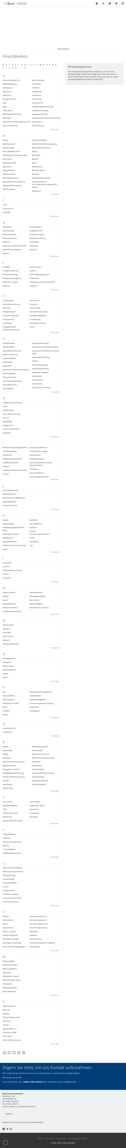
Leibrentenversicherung (13, 570)
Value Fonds (8, 920)
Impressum (50, 1138)
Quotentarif (7, 732)
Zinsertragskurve (10, 1029)
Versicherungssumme (38, 924)
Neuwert (6, 640)
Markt (5, 600)
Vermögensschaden (11, 939)
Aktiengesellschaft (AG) (12, 114)
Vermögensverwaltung (12, 943)
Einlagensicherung (10, 270)
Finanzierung (8, 319)
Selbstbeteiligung (10, 805)
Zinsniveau (7, 1036)
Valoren (6, 916)
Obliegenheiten (9, 658)
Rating (5, 754)
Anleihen (35, 88)
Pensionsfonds (9, 696)
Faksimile (6, 308)
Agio (4, 103)
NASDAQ (6, 629)
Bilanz (34, 151)
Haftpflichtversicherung (12, 402)
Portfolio (6, 711)
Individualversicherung (12, 459)
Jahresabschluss (9, 494)
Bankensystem (9, 148)
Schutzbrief (7, 802)
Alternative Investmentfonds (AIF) (16, 122)
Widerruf (85, 1138)
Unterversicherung (10, 901)
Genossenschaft (9, 377)
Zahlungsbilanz (9, 1006)
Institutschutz (35, 455)
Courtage (6, 212)
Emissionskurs (35, 267)
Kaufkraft (33, 520)
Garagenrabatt (9, 343)
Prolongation (35, 711)
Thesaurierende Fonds (12, 842)
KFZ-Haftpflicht (36, 524)
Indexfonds (7, 455)
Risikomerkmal (38, 769)
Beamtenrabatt (9, 174)
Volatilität (33, 931)
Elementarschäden (10, 282)
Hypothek (6, 433)
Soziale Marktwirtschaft (12, 820)
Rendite (6, 780)
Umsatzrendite (9, 890)
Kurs (31, 545)
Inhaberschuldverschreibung (15, 470)
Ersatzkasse (34, 278)
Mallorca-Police (9, 592)
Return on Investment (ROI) (43, 758)
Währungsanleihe (10, 965)
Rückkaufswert (38, 777)
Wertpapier (7, 984)
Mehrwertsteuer (9, 604)
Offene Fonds (8, 666)
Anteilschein (37, 91)
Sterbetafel (34, 809)
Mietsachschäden (10, 607)
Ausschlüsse (37, 122)
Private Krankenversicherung (41, 703)
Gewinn (35, 361)
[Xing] (7, 1129)
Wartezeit (7, 972)
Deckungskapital (9, 234)
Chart (5, 205)
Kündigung (34, 541)
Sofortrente (7, 817)
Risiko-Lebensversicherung (43, 773)
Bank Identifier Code (11, 151)
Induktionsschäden (10, 462)
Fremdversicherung (38, 323)
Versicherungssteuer (38, 920)
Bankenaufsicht (9, 144)
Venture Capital (9, 931)
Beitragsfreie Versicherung (14, 182)
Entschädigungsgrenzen (39, 274)
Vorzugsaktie (35, 946)
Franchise (34, 304)
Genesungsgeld (9, 373)
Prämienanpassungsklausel (41, 692)
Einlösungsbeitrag (10, 274)
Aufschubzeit (37, 103)
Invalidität (34, 469)
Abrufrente (7, 91)
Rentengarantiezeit (40, 746)
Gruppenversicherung (41, 387)
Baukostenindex (9, 163)
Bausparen (7, 166)
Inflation (6, 466)
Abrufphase (7, 88)
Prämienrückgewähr (38, 699)
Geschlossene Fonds (40, 343)
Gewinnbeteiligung (40, 365)
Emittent (33, 270)
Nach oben (55, 129)
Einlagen (6, 267)
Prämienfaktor (35, 696)
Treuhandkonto (9, 849)
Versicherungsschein (38, 916)
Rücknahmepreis (39, 784)
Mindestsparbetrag (37, 596)
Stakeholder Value (37, 805)
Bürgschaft (36, 191)
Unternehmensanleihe (12, 898)
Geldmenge (7, 362)
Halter (5, 406)
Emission (6, 286)
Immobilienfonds (10, 451)
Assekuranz (37, 95)
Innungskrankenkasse (38, 447)
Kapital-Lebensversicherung (14, 545)
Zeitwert (6, 1013)
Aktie (5, 106)
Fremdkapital (35, 319)
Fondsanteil (34, 300)
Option (5, 673)
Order (5, 677)
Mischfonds (34, 600)
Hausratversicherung (11, 414)
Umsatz (6, 886)
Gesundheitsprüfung (40, 357)
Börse (34, 163)
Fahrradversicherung (11, 304)
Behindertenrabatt (10, 178)
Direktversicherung (37, 238)
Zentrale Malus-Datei (11, 1017)
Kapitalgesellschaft (10, 534)
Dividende (34, 246)
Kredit (32, 538)
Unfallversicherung (10, 894)
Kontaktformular (69, 1082)
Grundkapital (37, 380)
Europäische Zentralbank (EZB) (42, 282)
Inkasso (6, 474)
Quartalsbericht (9, 728)
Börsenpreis (37, 166)
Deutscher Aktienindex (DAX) (14, 246)
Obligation (7, 662)
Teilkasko (6, 838)
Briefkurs (36, 174)
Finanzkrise (7, 323)
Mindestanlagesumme (12, 611)
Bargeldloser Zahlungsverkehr (15, 155)
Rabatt (5, 746)
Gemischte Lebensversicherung (16, 369)
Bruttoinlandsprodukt (41, 178)
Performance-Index (10, 703)
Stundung (34, 817)
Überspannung (9, 875)
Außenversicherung (40, 110)
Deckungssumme (10, 238)
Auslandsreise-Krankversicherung (46, 118)
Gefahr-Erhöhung (10, 354)
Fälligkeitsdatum (9, 312)
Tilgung (6, 845)
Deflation (6, 242)
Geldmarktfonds (9, 358)
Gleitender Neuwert (40, 372)
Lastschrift (7, 563)
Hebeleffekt (7, 421)
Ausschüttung (38, 125)
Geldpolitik (7, 366)
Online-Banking (9, 670)
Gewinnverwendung (40, 368)
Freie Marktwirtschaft (38, 312)
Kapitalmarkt (8, 538)
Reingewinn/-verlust (11, 769)
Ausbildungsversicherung (42, 106)
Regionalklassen (9, 765)
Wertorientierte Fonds (12, 980)
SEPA (5, 809)
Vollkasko (33, 935)
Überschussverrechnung (13, 871)
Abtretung (7, 95)
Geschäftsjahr (8, 388)
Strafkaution (35, 813)
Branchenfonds (38, 170)
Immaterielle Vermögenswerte (15, 447)
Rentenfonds (8, 788)
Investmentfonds (36, 473)
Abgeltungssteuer (10, 84)
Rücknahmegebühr (40, 780)
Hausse (6, 418)
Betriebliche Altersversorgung (44, 144)
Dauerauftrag (8, 230)
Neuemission (8, 636)
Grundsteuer (37, 384)
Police (5, 707)
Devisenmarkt (35, 227)
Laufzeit (6, 566)
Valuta (5, 924)
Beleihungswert (9, 189)
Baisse (5, 140)
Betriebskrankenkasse (41, 148)
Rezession (36, 762)
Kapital (5, 520)
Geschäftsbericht (10, 385)
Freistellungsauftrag (38, 315)
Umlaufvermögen (10, 883)
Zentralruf (7, 1021)
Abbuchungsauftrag (11, 80)
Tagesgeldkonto (9, 834)
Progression (34, 707)
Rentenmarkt (37, 750)
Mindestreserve (36, 592)
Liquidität (7, 578)
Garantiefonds (9, 347)
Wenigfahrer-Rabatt (11, 976)
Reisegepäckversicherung (13, 773)
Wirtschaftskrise (9, 991)
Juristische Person (10, 505)
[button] (4, 1052)
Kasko (5, 549)
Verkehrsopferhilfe (10, 935)
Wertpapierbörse (10, 987)
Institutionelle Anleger (39, 451)
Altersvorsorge (38, 80)
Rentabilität (7, 784)
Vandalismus (8, 927)
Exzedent (33, 286)
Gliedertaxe (37, 376)
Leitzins (6, 574)
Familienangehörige (11, 315)
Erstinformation (74, 1138)
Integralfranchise (37, 459)
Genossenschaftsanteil (12, 381)
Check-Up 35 (8, 208)
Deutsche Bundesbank (12, 249)
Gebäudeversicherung (12, 351)
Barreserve (7, 159)
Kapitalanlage (8, 524)
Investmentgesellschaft (39, 477)
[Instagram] (11, 1129)
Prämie (5, 714)
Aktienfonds (8, 110)
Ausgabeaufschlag (39, 114)
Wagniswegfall (9, 961)
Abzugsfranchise (9, 99)
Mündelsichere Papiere (39, 607)
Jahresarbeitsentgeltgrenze (14, 498)
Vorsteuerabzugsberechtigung (42, 943)
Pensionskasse (9, 699)
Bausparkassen (9, 170)
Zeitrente (6, 1010)
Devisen (6, 253)
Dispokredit (34, 242)
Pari (4, 692)
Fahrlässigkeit (8, 300)
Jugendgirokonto (9, 501)
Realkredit (7, 758)
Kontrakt (33, 527)
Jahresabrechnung (10, 490)
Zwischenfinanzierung (12, 1040)
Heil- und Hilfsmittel (11, 429)
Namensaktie (8, 625)
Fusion (32, 327)
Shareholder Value (10, 813)
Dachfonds (7, 227)
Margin (6, 596)
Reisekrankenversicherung (14, 777)
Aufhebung (36, 99)
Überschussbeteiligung (12, 868)
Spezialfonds (35, 802)
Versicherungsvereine (38, 927)
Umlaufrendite (9, 879)
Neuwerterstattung (10, 644)
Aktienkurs (7, 118)
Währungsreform (10, 969)
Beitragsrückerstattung (12, 185)
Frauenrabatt (35, 308)
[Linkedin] (3, 1129)
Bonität (35, 159)
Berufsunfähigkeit (39, 140)
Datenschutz (61, 1138)
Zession (6, 1025)
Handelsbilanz (9, 410)
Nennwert (7, 632)
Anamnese (36, 84)
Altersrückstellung (10, 125)
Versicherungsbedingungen (14, 946)
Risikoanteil (37, 765)
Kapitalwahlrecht (10, 541)
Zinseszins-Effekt (9, 1032)
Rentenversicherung (40, 754)
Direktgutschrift (36, 230)
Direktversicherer (37, 234)
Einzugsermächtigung (12, 278)
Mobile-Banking (36, 604)
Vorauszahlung (36, 939)
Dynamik (33, 249)
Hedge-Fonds (8, 425)
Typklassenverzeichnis (12, 853)
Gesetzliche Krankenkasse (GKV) (45, 347)
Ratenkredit (7, 750)
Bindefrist (36, 155)
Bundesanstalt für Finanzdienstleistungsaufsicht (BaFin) (44, 184)
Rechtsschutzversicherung (13, 762)
